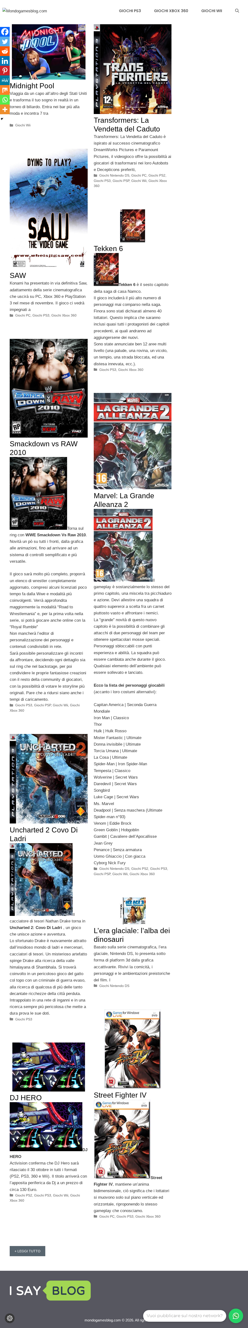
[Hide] (2, 119)
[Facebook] (5, 32)
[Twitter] (5, 41)
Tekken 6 (108, 248)
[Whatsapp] (5, 100)
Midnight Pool (32, 86)
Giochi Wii (211, 11)
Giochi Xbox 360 (171, 11)
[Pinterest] (5, 70)
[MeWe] (5, 80)
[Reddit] (5, 51)
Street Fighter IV (120, 1095)
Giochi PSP (121, 181)
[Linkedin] (5, 61)
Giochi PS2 (156, 175)
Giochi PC (139, 175)
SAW (18, 275)
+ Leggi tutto (27, 1251)
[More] (5, 109)
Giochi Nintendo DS (114, 175)
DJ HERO (26, 1098)
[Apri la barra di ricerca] (237, 11)
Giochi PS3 (130, 11)
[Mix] (5, 90)
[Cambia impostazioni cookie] (10, 1318)
